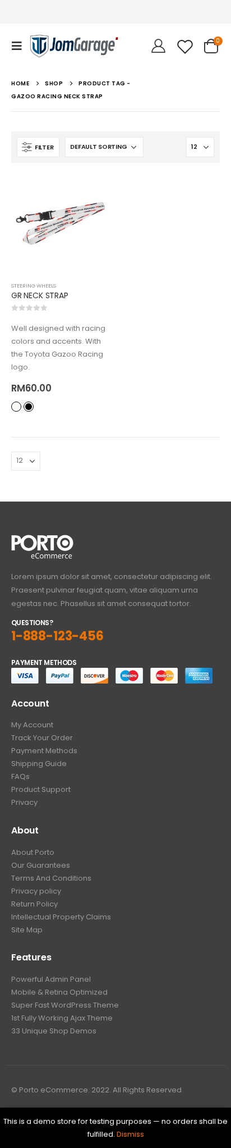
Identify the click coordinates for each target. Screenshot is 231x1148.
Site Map (27, 929)
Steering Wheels (33, 285)
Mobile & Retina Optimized (59, 992)
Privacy (24, 802)
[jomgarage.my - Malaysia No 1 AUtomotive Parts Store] (74, 46)
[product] (60, 223)
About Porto (32, 852)
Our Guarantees (40, 865)
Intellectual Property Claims (61, 917)
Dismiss (130, 1134)
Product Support (41, 789)
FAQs (20, 776)
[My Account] (158, 46)
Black (28, 406)
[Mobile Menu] (20, 46)
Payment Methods (44, 750)
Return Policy (34, 904)
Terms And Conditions (51, 878)
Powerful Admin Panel (51, 979)
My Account (32, 724)
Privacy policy (36, 891)
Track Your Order (42, 737)
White (16, 406)
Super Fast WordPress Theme (65, 1005)
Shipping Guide (39, 763)
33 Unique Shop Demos (53, 1031)
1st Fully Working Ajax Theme (62, 1018)
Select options (91, 193)
